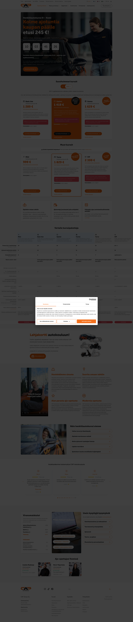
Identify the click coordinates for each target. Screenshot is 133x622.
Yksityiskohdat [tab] (66, 304)
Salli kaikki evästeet (86, 321)
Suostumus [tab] (46, 304)
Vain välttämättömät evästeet (47, 321)
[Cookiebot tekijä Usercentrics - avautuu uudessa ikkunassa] (90, 300)
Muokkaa (66, 321)
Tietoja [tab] (87, 304)
